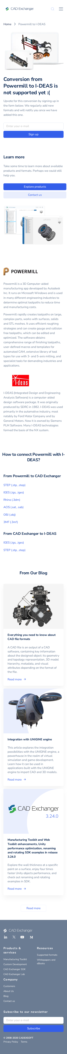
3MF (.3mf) (10, 522)
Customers (9, 986)
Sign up (33, 134)
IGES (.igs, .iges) (13, 492)
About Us (8, 991)
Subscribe (33, 1028)
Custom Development (15, 964)
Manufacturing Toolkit (15, 959)
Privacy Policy (10, 1041)
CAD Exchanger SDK (14, 969)
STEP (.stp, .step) (14, 485)
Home (7, 24)
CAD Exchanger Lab (14, 974)
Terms (24, 1041)
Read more (33, 908)
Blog (5, 996)
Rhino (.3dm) (11, 500)
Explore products (35, 187)
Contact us (35, 195)
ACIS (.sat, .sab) (13, 507)
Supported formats (47, 955)
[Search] (52, 9)
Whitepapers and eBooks (46, 961)
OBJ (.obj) (9, 515)
